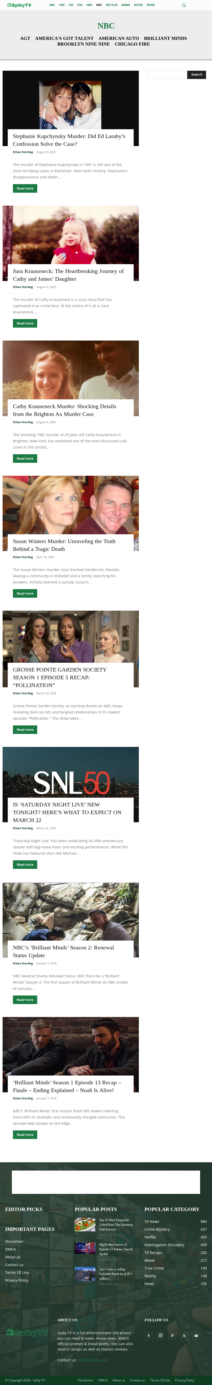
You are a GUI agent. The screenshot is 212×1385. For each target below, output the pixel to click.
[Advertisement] (176, 115)
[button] (184, 5)
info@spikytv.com (93, 1360)
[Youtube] (196, 1336)
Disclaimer (14, 1241)
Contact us (14, 1264)
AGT (25, 38)
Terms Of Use (17, 1272)
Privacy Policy (16, 1280)
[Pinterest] (172, 1336)
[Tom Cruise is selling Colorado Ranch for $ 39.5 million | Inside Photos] (85, 1274)
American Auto (119, 38)
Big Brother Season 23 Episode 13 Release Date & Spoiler (116, 1249)
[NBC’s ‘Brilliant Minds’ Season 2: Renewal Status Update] (71, 919)
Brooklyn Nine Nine (83, 44)
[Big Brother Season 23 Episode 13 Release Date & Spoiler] (85, 1248)
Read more (25, 188)
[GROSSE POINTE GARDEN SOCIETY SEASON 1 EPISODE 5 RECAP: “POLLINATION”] (71, 649)
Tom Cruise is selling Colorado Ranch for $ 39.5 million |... (115, 1273)
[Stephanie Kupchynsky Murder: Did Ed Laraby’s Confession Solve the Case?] (71, 108)
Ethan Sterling (23, 152)
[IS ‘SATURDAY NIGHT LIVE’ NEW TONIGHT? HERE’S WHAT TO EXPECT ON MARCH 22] (71, 784)
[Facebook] (149, 1336)
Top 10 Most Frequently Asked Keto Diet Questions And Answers (116, 1224)
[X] (184, 1336)
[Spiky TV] (19, 5)
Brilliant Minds (165, 38)
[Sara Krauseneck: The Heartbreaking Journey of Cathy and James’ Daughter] (71, 243)
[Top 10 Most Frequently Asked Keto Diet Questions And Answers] (85, 1224)
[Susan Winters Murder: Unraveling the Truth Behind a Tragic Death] (71, 513)
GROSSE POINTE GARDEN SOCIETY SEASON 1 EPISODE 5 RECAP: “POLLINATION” (60, 677)
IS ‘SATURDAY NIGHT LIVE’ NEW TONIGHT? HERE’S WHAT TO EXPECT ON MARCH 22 (67, 812)
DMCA (10, 1249)
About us (13, 1256)
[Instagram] (160, 1335)
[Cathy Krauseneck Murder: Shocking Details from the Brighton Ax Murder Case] (71, 378)
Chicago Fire (132, 44)
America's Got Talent (64, 38)
